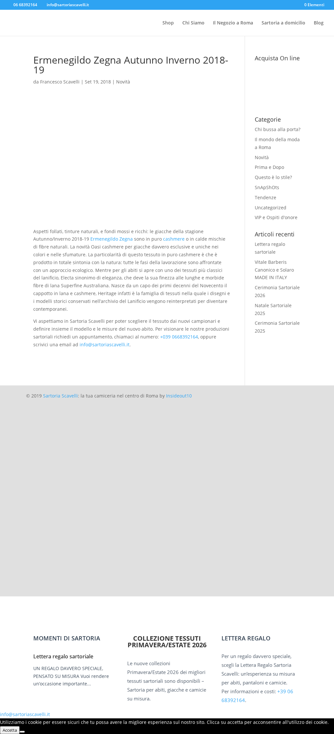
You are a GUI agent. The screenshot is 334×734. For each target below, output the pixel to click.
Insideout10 (179, 396)
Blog (319, 23)
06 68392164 (25, 4)
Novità (123, 82)
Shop (168, 23)
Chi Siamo (193, 23)
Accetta (10, 730)
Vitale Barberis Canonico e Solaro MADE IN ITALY (274, 270)
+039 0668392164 (179, 337)
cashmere (174, 239)
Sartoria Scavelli (60, 396)
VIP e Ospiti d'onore (276, 217)
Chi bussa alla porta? (277, 129)
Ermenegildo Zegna (111, 239)
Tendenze (265, 197)
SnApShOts (267, 187)
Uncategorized (270, 207)
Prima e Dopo (269, 167)
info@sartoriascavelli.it (104, 344)
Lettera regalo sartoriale (63, 656)
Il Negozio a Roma (233, 23)
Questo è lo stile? (273, 177)
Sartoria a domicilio (283, 23)
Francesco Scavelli (60, 82)
